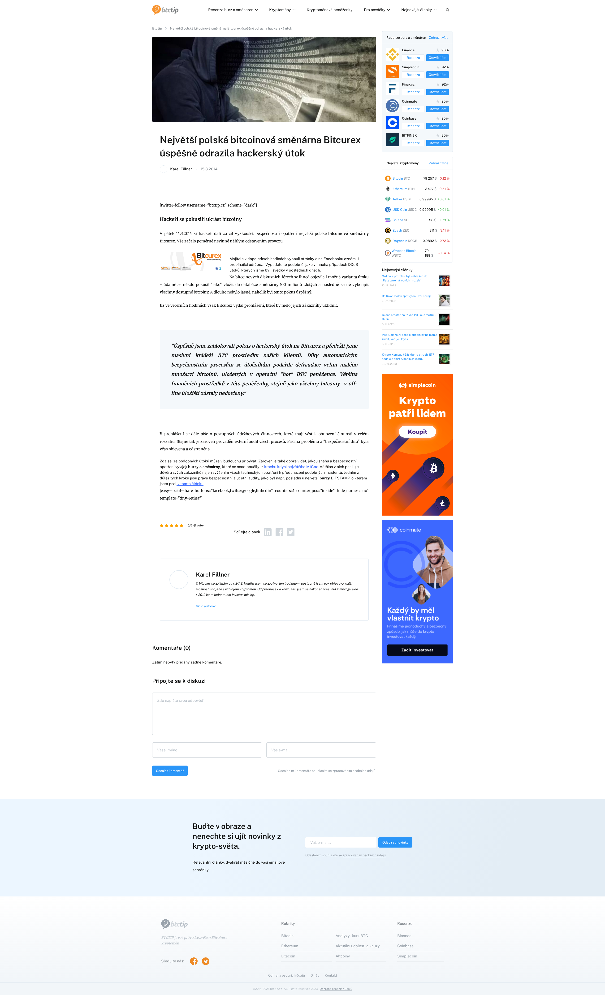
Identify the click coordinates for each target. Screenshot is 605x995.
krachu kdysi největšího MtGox (291, 467)
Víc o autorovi (206, 606)
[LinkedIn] (268, 532)
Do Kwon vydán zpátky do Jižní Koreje (407, 296)
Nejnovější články (416, 10)
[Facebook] (279, 532)
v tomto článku (190, 484)
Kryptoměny (280, 10)
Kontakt (331, 975)
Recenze (413, 58)
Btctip (157, 28)
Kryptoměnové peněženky (330, 10)
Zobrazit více (438, 37)
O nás (315, 975)
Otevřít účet (437, 58)
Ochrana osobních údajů (286, 975)
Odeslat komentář (170, 771)
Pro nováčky (374, 10)
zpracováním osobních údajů (354, 771)
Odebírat (395, 842)
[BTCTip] (165, 10)
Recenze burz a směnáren (230, 10)
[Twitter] (291, 532)
